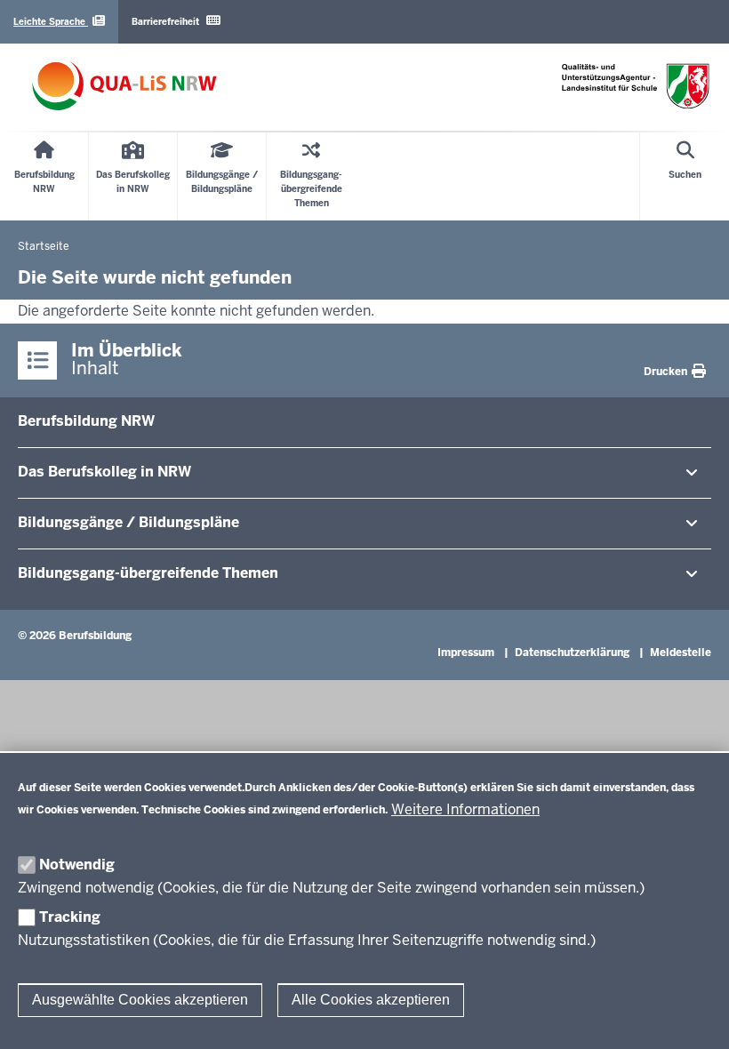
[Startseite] (124, 85)
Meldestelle (680, 652)
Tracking (69, 917)
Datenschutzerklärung (572, 652)
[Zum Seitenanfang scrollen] (693, 1016)
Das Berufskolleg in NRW (104, 471)
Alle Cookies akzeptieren (371, 999)
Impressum (465, 652)
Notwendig (77, 864)
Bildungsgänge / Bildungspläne (128, 522)
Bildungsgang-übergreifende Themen (148, 573)
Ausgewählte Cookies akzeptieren (140, 999)
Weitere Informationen (465, 809)
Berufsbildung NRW (86, 421)
